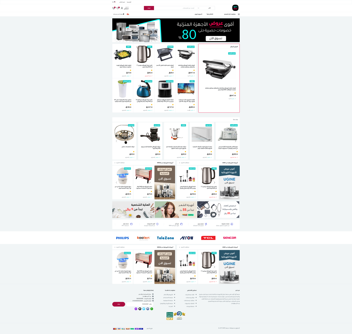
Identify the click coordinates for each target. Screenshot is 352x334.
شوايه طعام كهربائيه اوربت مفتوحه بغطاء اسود (123, 66)
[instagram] (136, 308)
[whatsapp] (151, 308)
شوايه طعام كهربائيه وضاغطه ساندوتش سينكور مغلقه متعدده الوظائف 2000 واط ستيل (220, 88)
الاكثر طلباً (209, 14)
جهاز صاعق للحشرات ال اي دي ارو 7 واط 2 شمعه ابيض (123, 187)
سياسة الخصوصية (168, 300)
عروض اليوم (198, 14)
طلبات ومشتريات (189, 294)
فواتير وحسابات (190, 297)
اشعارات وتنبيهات (189, 303)
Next (116, 141)
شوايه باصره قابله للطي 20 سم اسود (165, 66)
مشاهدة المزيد (185, 162)
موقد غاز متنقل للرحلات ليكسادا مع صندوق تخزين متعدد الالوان (176, 147)
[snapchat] (140, 308)
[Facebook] (147, 308)
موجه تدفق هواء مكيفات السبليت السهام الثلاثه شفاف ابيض (202, 147)
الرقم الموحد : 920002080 (144, 298)
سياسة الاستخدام (168, 297)
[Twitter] (143, 308)
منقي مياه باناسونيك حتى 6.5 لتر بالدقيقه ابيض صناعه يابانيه (122, 100)
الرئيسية (129, 2)
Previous (235, 141)
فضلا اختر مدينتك (118, 14)
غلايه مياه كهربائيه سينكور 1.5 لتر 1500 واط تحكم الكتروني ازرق (144, 100)
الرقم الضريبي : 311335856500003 (141, 300)
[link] (205, 55)
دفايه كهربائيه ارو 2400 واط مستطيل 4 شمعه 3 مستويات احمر (143, 187)
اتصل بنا (171, 306)
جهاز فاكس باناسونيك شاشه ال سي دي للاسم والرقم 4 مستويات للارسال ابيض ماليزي (228, 147)
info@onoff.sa (235, 303)
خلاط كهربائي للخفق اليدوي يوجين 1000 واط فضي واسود (188, 187)
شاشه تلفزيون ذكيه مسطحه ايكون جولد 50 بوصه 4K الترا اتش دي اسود (187, 100)
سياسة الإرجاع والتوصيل (166, 303)
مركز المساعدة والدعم (145, 294)
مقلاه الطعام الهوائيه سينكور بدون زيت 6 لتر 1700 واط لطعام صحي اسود (165, 100)
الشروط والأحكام (168, 294)
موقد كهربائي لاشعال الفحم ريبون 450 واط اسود (150, 147)
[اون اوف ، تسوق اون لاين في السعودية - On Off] (230, 10)
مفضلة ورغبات (190, 306)
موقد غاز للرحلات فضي (128, 146)
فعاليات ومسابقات (189, 300)
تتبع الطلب (122, 2)
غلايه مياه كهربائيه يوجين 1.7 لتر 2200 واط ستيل (144, 66)
